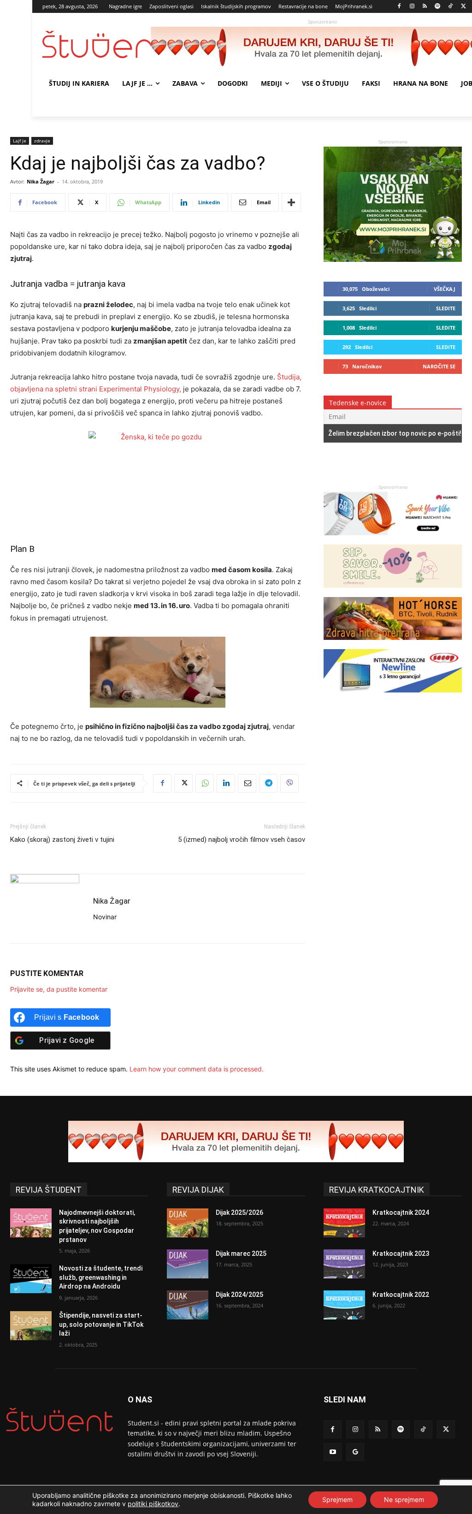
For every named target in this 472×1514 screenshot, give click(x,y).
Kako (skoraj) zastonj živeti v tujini (62, 839)
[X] (463, 6)
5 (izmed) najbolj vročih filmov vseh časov (241, 839)
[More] (291, 202)
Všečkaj (444, 288)
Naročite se (439, 366)
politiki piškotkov (153, 1504)
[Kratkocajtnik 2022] (344, 1304)
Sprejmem (337, 1499)
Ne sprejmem (404, 1499)
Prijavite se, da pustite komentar (58, 989)
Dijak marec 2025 (241, 1253)
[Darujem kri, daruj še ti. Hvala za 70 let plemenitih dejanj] (236, 1141)
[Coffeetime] (393, 592)
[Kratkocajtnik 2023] (344, 1263)
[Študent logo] (96, 44)
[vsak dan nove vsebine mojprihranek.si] (393, 259)
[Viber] (289, 783)
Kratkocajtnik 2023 (400, 1253)
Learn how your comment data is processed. (197, 1069)
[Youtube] (333, 1452)
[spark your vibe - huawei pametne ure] (393, 539)
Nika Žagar (40, 181)
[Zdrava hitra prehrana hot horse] (393, 644)
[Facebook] (399, 6)
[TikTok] (450, 6)
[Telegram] (268, 783)
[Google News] (355, 1452)
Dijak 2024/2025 (239, 1294)
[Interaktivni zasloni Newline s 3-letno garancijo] (393, 696)
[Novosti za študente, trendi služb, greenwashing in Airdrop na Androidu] (31, 1278)
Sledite (445, 308)
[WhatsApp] (204, 783)
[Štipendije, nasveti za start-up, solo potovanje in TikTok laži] (31, 1325)
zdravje (42, 140)
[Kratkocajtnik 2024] (344, 1222)
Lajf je (19, 140)
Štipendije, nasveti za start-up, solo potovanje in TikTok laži (101, 1324)
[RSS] (424, 6)
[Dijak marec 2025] (187, 1263)
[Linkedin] (226, 783)
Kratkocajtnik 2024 (400, 1212)
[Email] (247, 783)
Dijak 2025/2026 (239, 1212)
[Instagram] (412, 6)
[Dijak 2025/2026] (187, 1222)
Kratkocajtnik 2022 (400, 1294)
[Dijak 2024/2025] (187, 1304)
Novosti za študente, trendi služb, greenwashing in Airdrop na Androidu (100, 1277)
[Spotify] (437, 6)
